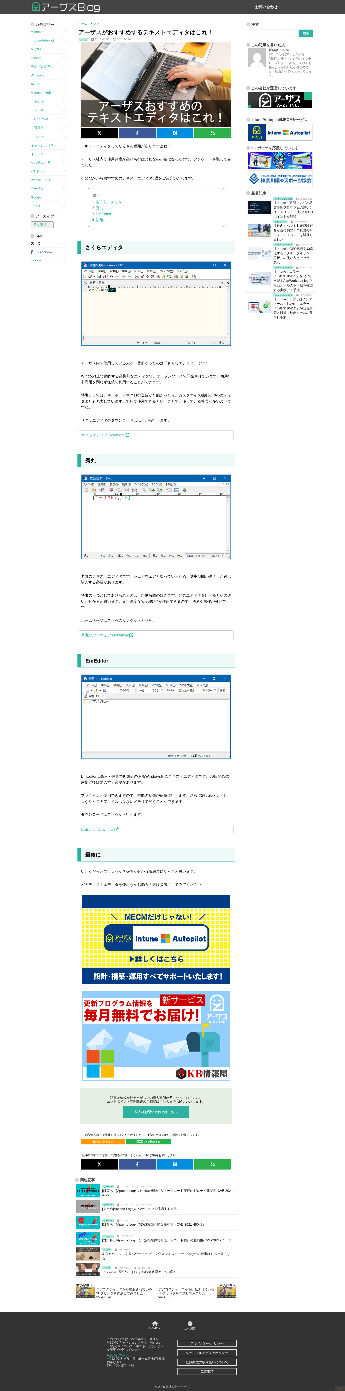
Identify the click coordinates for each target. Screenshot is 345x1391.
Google (36, 197)
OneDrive (39, 119)
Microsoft (37, 32)
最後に (101, 220)
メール (37, 110)
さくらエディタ (109, 202)
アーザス (37, 189)
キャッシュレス (42, 145)
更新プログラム (42, 67)
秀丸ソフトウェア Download (105, 635)
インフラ (37, 154)
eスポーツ (38, 171)
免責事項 (207, 1371)
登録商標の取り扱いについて (207, 1362)
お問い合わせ (266, 7)
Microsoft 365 (41, 93)
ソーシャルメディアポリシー (207, 1353)
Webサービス (41, 180)
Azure (35, 84)
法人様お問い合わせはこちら (156, 1112)
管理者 (37, 127)
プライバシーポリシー (207, 1343)
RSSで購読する (104, 1141)
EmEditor (103, 214)
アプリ (36, 206)
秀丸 (99, 208)
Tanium (36, 58)
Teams (37, 136)
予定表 (37, 101)
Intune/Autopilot (42, 40)
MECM (36, 49)
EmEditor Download (98, 829)
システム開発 (40, 162)
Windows (37, 75)
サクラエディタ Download (103, 435)
